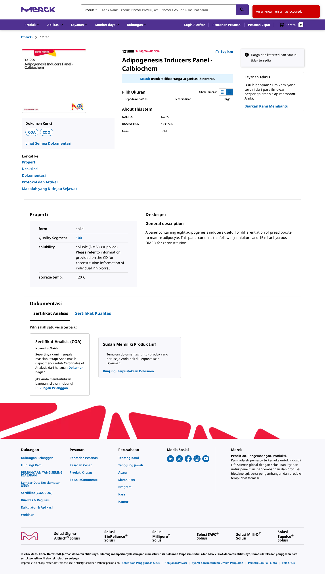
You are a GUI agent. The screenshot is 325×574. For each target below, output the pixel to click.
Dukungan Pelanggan (51, 388)
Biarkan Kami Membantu (266, 106)
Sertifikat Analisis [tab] (50, 313)
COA (32, 132)
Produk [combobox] (89, 10)
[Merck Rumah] (38, 9)
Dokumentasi (34, 175)
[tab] (30, 37)
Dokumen (76, 367)
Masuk (145, 79)
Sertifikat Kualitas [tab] (93, 313)
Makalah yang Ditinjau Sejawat (49, 188)
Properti (29, 162)
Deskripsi (30, 168)
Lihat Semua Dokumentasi (48, 143)
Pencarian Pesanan (226, 25)
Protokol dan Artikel (40, 182)
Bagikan (227, 51)
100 (79, 237)
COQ (47, 132)
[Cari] (242, 9)
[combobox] (165, 9)
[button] (194, 25)
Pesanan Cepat (259, 25)
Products (26, 37)
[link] (43, 457)
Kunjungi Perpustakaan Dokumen (128, 371)
